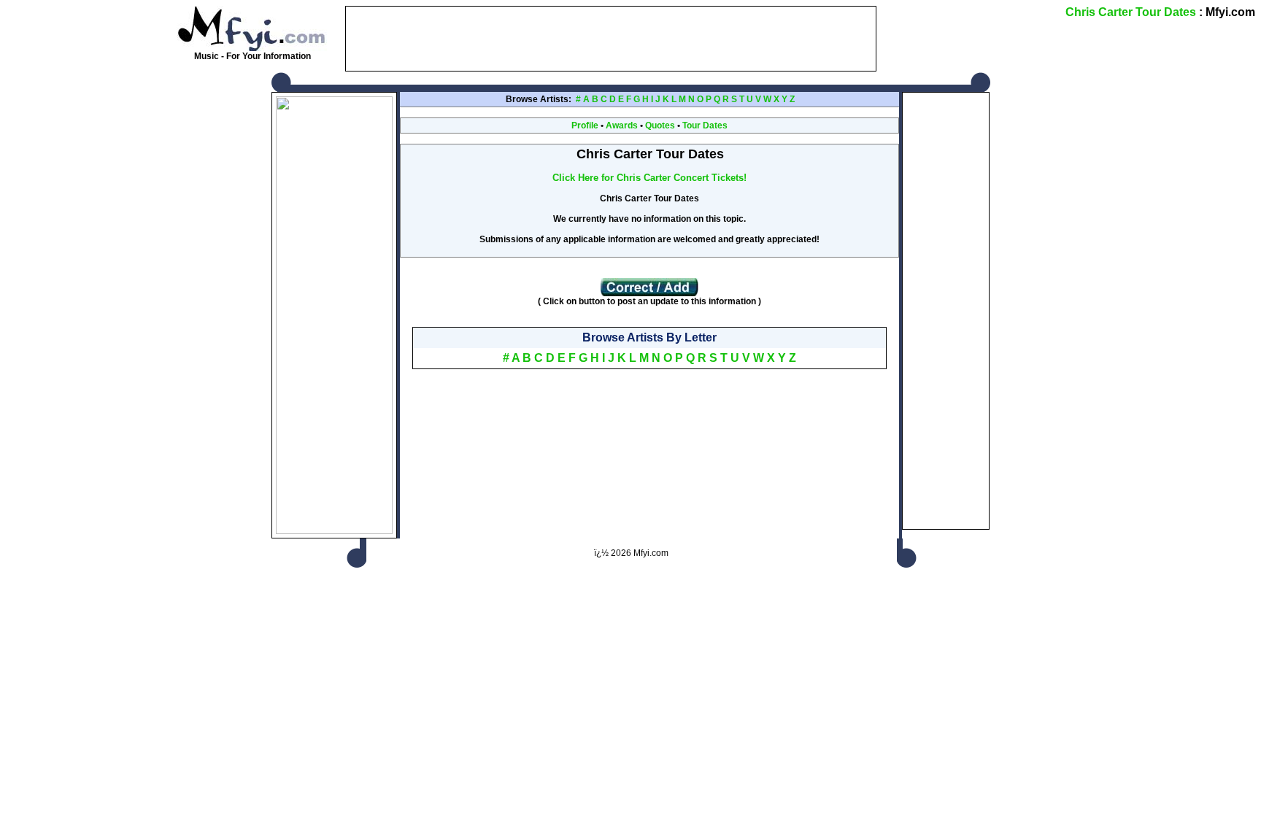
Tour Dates (705, 125)
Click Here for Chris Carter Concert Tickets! (649, 177)
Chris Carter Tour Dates (1130, 12)
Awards (622, 125)
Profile (584, 125)
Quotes (660, 125)
